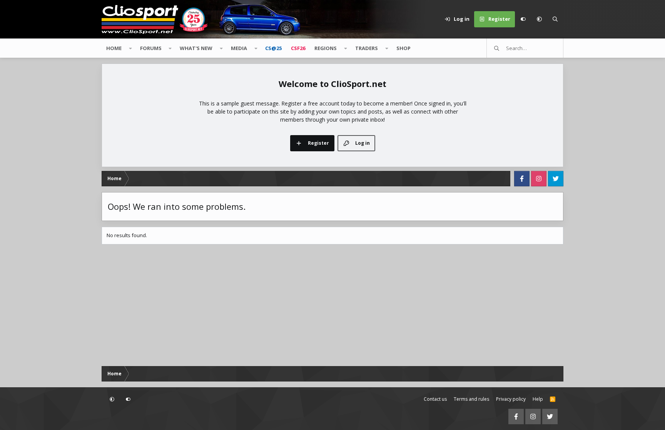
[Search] (555, 19)
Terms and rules (471, 399)
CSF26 (298, 48)
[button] (539, 19)
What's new (196, 48)
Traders (366, 48)
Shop (403, 48)
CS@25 (273, 48)
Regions (325, 48)
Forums (151, 48)
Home (114, 48)
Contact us (435, 399)
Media (239, 48)
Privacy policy (511, 399)
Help (538, 399)
